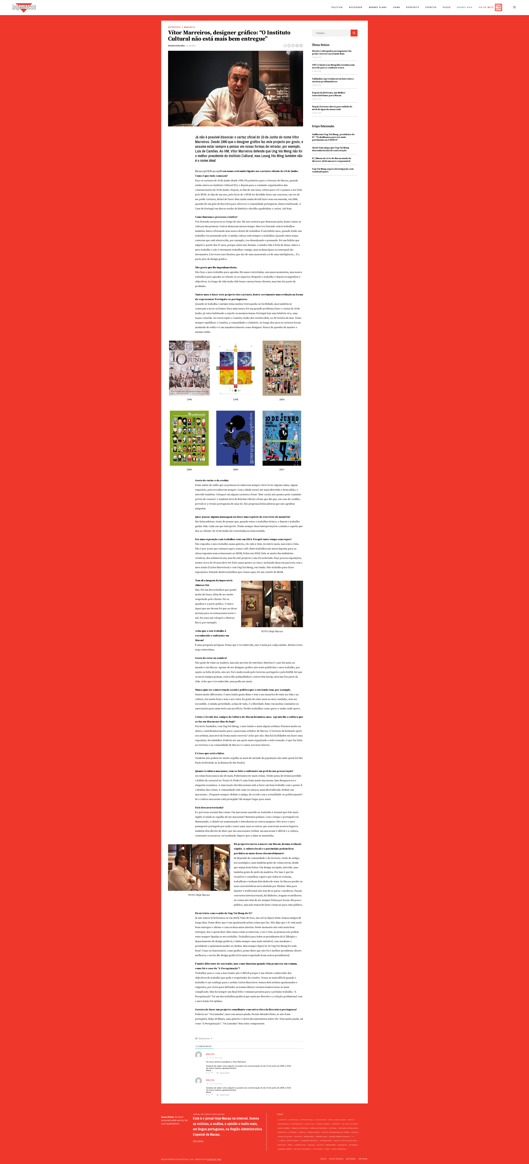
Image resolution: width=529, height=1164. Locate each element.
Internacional (326, 1140)
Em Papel (363, 1159)
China (396, 7)
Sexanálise (342, 1145)
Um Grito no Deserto (302, 1149)
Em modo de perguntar (348, 1128)
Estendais (293, 1132)
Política (337, 7)
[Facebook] (285, 45)
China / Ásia (309, 1124)
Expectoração (314, 1132)
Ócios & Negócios (339, 1149)
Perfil (290, 1145)
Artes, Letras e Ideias (337, 1120)
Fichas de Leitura (285, 1136)
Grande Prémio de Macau (339, 1136)
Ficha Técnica (336, 1159)
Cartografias (283, 1124)
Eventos (431, 7)
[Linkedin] (293, 45)
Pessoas (311, 1145)
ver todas (198, 1141)
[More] (301, 45)
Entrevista (174, 27)
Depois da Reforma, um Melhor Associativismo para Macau (329, 94)
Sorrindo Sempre (285, 1149)
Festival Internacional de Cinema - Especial (340, 1132)
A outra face (320, 1120)
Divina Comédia (284, 1128)
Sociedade (356, 7)
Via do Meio (486, 7)
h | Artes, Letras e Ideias (288, 1140)
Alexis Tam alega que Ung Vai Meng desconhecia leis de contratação (330, 149)
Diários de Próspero (300, 1128)
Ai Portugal (294, 1120)
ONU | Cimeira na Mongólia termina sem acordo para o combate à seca (333, 66)
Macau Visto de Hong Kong (345, 1140)
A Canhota (282, 1120)
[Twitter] (289, 45)
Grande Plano (378, 7)
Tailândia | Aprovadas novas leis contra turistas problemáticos (333, 80)
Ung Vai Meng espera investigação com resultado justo (333, 170)
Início (323, 1159)
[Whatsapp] (297, 45)
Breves (351, 1120)
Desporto (412, 7)
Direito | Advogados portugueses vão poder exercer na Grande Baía (332, 52)
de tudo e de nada (349, 1124)
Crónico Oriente (323, 1124)
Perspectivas (300, 1145)
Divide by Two (214, 1159)
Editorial (333, 1128)
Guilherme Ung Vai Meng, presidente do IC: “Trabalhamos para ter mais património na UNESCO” (333, 137)
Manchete (189, 27)
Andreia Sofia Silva (176, 45)
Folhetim (298, 1136)
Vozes (447, 7)
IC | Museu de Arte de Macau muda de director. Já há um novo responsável (331, 159)
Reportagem (331, 1145)
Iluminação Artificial (309, 1140)
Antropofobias (307, 1120)
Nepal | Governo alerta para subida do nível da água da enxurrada (332, 108)
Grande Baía (465, 7)
